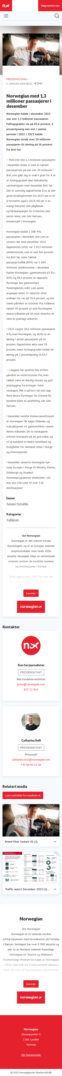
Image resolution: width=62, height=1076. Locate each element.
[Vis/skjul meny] (6, 16)
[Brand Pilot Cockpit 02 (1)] (31, 820)
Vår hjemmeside (31, 1055)
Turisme (11, 504)
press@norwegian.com (31, 684)
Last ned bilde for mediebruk (23, 795)
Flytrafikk (22, 504)
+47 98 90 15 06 (31, 765)
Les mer (31, 593)
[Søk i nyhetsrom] (56, 15)
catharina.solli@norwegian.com (31, 759)
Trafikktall (12, 520)
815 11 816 (31, 689)
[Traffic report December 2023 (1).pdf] (31, 868)
